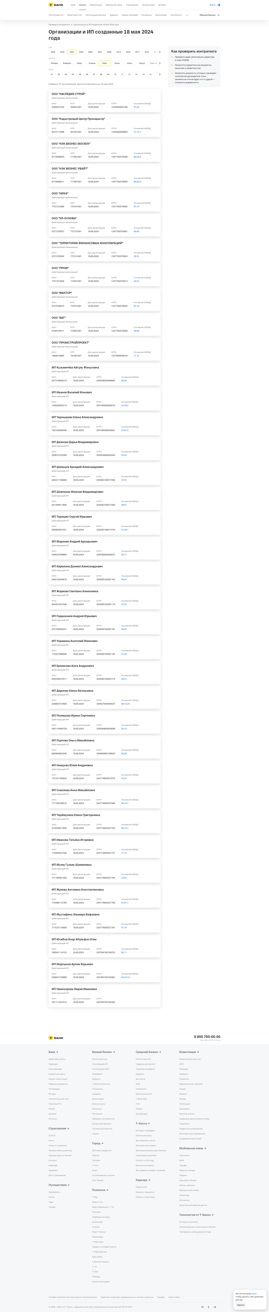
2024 (72, 52)
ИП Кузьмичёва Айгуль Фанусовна (75, 367)
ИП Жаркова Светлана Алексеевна (75, 591)
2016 (147, 52)
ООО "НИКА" (60, 193)
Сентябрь (154, 63)
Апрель (92, 63)
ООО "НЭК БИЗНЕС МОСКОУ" (71, 144)
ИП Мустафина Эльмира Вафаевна (75, 914)
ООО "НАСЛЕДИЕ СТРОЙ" (68, 94)
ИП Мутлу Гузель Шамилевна (72, 865)
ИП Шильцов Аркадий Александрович (78, 467)
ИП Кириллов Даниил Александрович (77, 566)
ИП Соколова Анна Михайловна (73, 790)
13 (136, 74)
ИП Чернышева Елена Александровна (77, 417)
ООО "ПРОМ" (60, 268)
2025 (62, 52)
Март (79, 63)
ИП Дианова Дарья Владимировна (75, 442)
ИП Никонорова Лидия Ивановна (74, 989)
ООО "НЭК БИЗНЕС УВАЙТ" (70, 168)
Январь (54, 63)
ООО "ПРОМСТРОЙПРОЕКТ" (70, 343)
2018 (128, 52)
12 (129, 74)
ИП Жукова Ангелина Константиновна (78, 890)
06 (87, 74)
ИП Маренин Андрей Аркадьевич (74, 541)
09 (108, 74)
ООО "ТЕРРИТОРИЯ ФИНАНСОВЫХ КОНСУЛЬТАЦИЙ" (87, 243)
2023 (81, 52)
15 (150, 74)
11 (122, 74)
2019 (118, 52)
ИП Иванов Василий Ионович (72, 392)
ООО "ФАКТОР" (62, 293)
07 (94, 74)
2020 (109, 52)
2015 (156, 52)
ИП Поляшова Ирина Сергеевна (73, 715)
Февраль (67, 63)
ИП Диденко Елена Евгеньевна (72, 691)
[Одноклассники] (208, 1307)
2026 (53, 52)
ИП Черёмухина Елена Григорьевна (76, 815)
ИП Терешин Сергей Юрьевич (72, 517)
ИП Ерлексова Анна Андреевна (73, 666)
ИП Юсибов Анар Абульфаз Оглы (74, 939)
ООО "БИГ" (59, 318)
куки (254, 1293)
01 (52, 74)
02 (59, 74)
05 (80, 74)
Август (142, 63)
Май (104, 63)
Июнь (117, 63)
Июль (129, 63)
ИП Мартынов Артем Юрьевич (72, 964)
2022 (90, 52)
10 (115, 74)
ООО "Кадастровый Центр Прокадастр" (78, 119)
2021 (100, 52)
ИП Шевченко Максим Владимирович (77, 492)
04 (73, 74)
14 (143, 74)
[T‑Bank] (56, 5)
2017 (137, 52)
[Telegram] (215, 1307)
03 (66, 74)
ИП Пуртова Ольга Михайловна (73, 740)
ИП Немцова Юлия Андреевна (72, 765)
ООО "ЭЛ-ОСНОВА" (64, 218)
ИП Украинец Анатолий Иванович (75, 641)
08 (101, 74)
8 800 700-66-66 (207, 1037)
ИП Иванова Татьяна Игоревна (73, 840)
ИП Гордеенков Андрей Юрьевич (74, 616)
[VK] (202, 1307)
